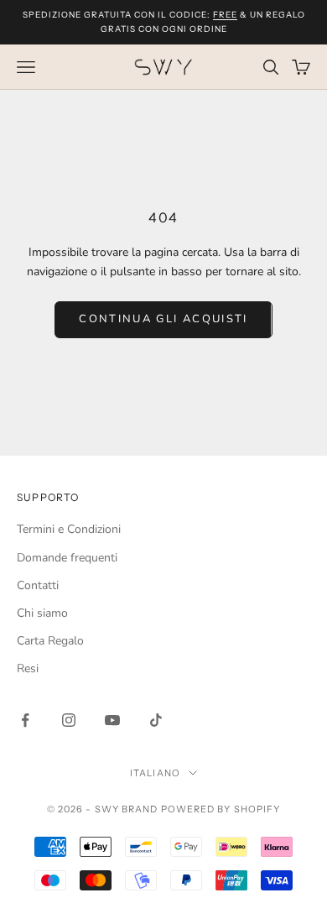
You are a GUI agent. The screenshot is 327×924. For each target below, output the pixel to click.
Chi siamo (42, 613)
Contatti (38, 585)
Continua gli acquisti (163, 318)
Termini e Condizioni (69, 529)
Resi (28, 668)
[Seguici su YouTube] (112, 720)
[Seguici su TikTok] (156, 720)
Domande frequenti (67, 558)
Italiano (155, 773)
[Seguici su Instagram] (68, 720)
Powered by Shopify (221, 809)
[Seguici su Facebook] (25, 720)
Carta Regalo (50, 641)
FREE (225, 14)
